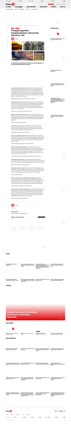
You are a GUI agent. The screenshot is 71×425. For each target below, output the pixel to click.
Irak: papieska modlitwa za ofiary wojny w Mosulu (20, 132)
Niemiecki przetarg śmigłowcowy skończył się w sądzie (21, 185)
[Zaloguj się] (56, 4)
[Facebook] (56, 411)
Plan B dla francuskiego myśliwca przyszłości (19, 198)
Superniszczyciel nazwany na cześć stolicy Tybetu (20, 164)
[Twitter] (58, 411)
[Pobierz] (7, 45)
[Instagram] (64, 411)
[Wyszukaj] (33, 4)
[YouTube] (62, 411)
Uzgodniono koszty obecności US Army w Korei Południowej (22, 143)
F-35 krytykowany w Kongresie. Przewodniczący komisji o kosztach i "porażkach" (26, 156)
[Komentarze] (7, 40)
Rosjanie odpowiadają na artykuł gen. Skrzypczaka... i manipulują (23, 98)
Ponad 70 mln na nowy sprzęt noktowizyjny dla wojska (21, 111)
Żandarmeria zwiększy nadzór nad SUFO (18, 122)
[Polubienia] (7, 38)
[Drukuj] (7, 43)
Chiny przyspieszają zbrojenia (16, 174)
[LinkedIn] (60, 411)
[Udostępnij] (7, 47)
